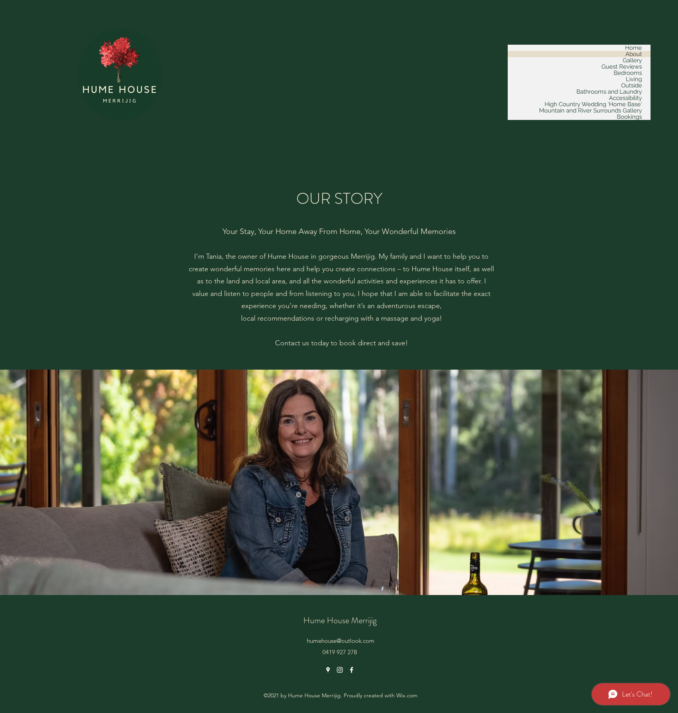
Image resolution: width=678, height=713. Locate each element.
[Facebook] (351, 670)
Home (633, 48)
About (633, 54)
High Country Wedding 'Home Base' (593, 104)
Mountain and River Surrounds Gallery (590, 110)
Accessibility (625, 98)
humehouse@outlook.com (340, 640)
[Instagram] (340, 670)
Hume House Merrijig (340, 620)
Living (634, 79)
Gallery (632, 60)
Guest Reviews (621, 66)
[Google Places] (328, 670)
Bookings (629, 117)
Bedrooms (628, 73)
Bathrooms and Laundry (609, 92)
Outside (631, 85)
